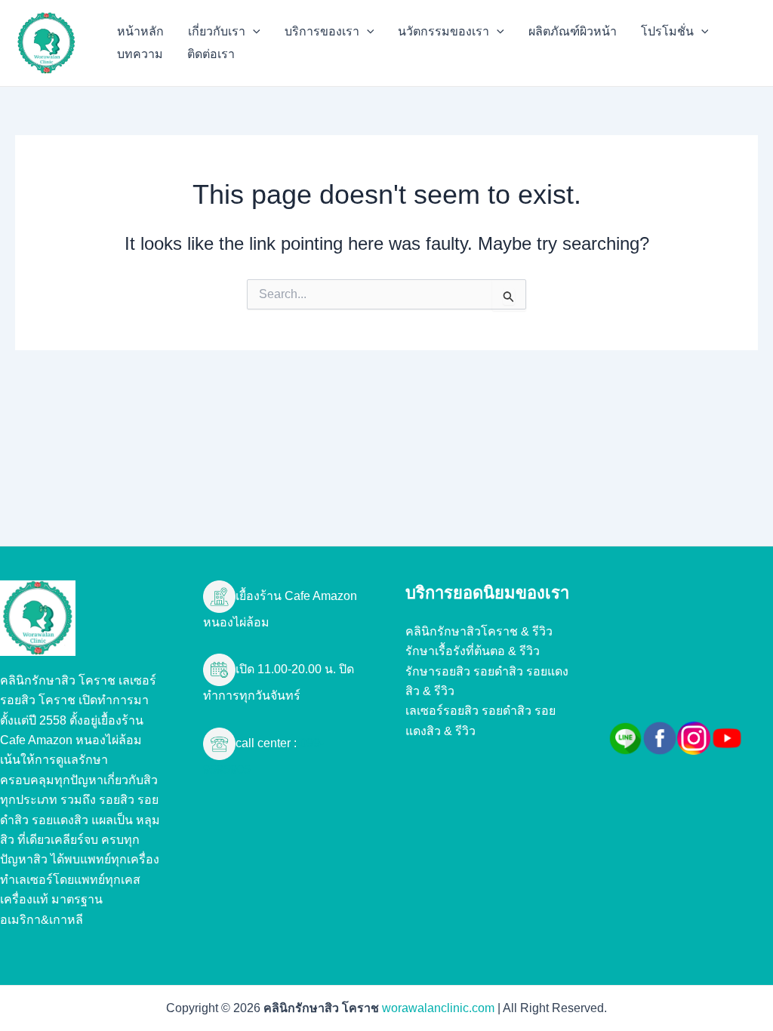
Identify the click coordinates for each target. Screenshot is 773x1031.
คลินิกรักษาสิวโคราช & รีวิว (479, 631)
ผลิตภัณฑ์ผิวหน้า (572, 31)
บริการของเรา (322, 31)
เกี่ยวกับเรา (216, 31)
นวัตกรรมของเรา (443, 31)
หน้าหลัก (140, 31)
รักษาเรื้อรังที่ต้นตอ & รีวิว (472, 651)
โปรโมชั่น (667, 31)
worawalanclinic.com (438, 1008)
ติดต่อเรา (211, 54)
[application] (252, 31)
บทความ (140, 54)
